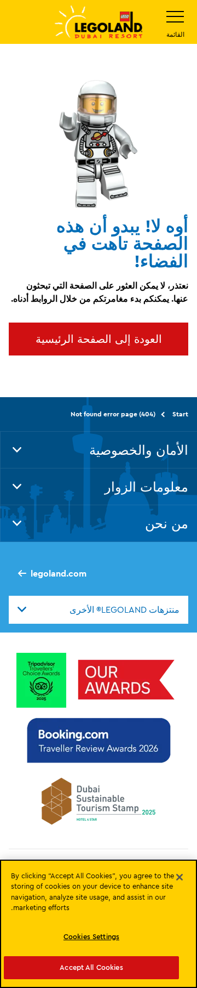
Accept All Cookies (91, 967)
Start (180, 414)
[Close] (179, 877)
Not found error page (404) (113, 414)
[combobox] (98, 609)
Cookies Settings (91, 936)
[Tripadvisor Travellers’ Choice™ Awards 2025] (41, 680)
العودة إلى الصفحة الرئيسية (99, 339)
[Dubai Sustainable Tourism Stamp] (98, 801)
